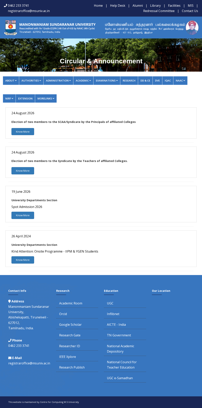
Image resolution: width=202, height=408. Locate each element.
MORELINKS (44, 98)
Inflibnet (113, 314)
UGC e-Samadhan (120, 378)
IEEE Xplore (67, 357)
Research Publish (72, 367)
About (9, 80)
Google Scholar (70, 324)
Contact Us (190, 11)
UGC (110, 303)
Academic (82, 80)
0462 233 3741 (18, 5)
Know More (23, 131)
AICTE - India (116, 324)
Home (98, 5)
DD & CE (145, 80)
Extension (25, 98)
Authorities (30, 80)
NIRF (8, 98)
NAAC (179, 80)
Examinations (106, 80)
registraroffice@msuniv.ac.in (29, 11)
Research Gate (69, 335)
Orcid (63, 314)
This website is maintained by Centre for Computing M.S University (43, 402)
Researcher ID (69, 346)
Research (129, 80)
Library (155, 5)
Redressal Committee (159, 11)
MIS (191, 5)
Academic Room (70, 303)
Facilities (174, 5)
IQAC (168, 80)
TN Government (119, 335)
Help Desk (117, 5)
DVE (157, 80)
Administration (57, 80)
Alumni (138, 5)
